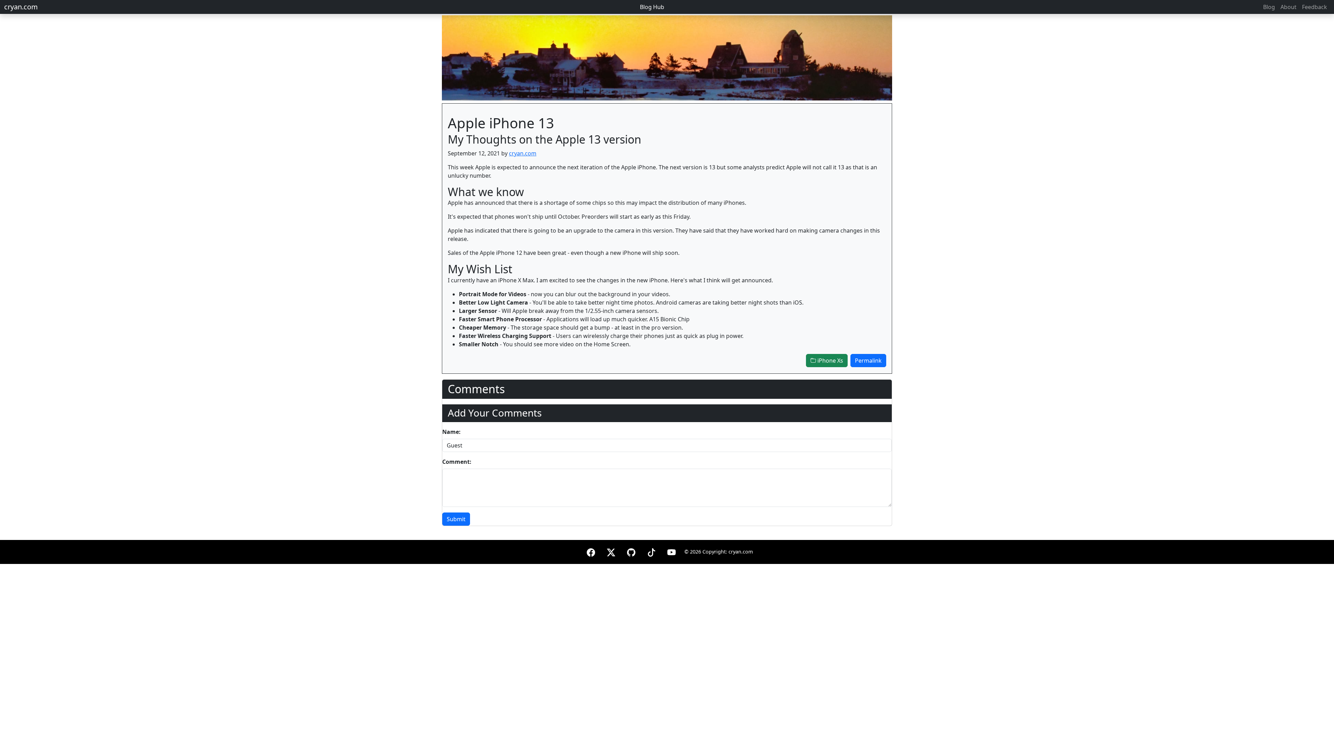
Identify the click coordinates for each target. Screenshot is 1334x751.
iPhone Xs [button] (829, 360)
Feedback (1314, 7)
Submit (456, 519)
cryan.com (21, 6)
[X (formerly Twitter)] (611, 551)
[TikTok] (651, 551)
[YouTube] (671, 551)
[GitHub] (631, 551)
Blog (1269, 7)
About (1288, 7)
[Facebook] (591, 551)
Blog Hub (652, 7)
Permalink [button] (868, 360)
